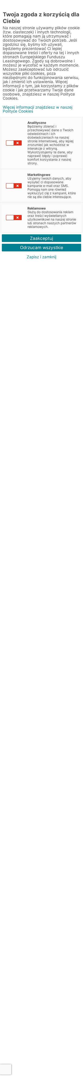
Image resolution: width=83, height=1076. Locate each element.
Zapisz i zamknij (41, 257)
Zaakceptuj (41, 238)
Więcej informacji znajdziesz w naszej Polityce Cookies (37, 109)
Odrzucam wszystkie (41, 247)
